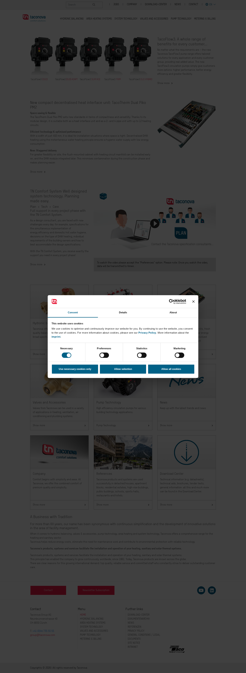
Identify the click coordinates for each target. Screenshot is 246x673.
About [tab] (173, 312)
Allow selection (123, 369)
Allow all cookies (171, 369)
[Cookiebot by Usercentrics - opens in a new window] (171, 301)
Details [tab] (123, 312)
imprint (56, 336)
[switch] (104, 355)
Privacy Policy (147, 332)
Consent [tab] (73, 312)
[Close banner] (193, 301)
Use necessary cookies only (75, 369)
